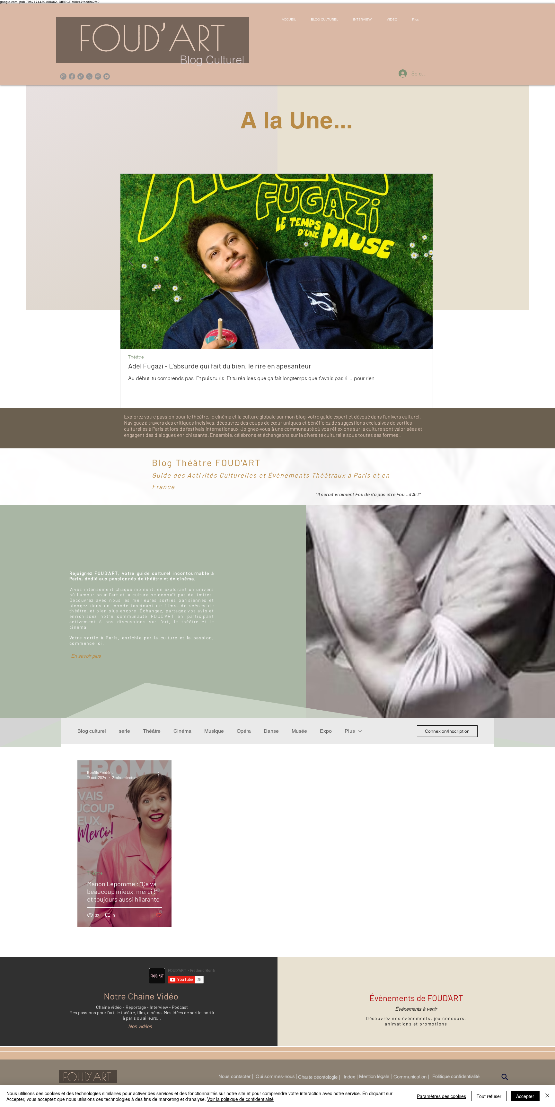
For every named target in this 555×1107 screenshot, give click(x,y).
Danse (271, 731)
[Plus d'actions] (161, 774)
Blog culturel (91, 731)
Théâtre (136, 357)
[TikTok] (80, 76)
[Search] (505, 1077)
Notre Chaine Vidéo (141, 995)
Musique (214, 731)
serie (124, 731)
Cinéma (182, 731)
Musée (299, 731)
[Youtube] (106, 76)
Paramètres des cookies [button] (441, 1096)
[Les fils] (98, 76)
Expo (326, 731)
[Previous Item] (131, 261)
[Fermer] (547, 1096)
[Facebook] (72, 76)
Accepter (525, 1096)
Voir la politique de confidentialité (240, 1099)
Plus (350, 731)
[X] (89, 76)
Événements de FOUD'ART (416, 998)
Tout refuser (489, 1096)
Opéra (244, 731)
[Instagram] (63, 76)
